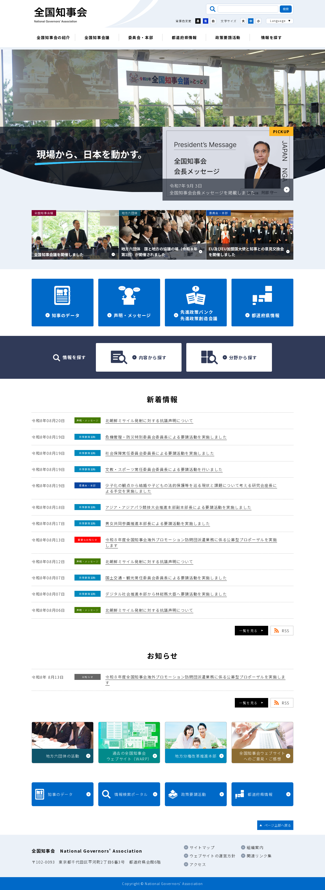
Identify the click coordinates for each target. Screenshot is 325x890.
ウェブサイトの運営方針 (213, 856)
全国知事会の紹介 (53, 37)
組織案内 (255, 847)
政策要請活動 (228, 37)
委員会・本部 (140, 37)
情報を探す (271, 37)
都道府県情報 (184, 37)
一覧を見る (248, 630)
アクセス (198, 864)
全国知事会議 (97, 37)
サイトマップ (202, 847)
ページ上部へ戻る (277, 825)
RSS (286, 630)
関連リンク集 (259, 856)
